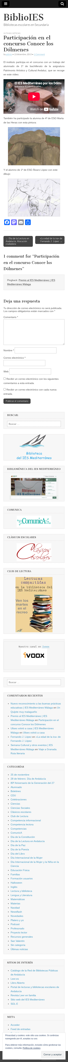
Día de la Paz (18, 845)
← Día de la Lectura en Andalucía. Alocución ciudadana (17, 241)
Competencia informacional (26, 820)
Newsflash (16, 911)
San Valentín (18, 941)
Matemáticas (18, 899)
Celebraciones (19, 799)
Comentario (10, 317)
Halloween (16, 882)
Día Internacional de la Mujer (27, 857)
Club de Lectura (19, 816)
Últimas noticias (11, 33)
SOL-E (14, 1003)
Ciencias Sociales (20, 807)
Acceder (15, 1024)
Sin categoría (18, 945)
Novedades (17, 916)
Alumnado (16, 787)
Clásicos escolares (21, 812)
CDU (13, 795)
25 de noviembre (20, 774)
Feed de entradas (20, 1029)
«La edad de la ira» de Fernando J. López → (51, 240)
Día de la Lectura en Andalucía (28, 841)
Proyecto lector (19, 932)
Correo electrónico (14, 357)
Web (6, 371)
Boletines (16, 791)
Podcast (15, 924)
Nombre (8, 350)
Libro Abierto (18, 982)
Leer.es (15, 978)
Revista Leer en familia (23, 995)
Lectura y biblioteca (21, 891)
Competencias (19, 828)
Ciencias (15, 803)
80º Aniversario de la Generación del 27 (32, 782)
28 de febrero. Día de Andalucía (28, 778)
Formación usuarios (22, 878)
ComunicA (16, 832)
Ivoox (45, 646)
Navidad (15, 907)
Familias (15, 874)
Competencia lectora (22, 824)
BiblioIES (23, 17)
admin (9, 54)
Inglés (14, 886)
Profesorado (17, 928)
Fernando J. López (21, 736)
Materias (15, 903)
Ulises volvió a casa (34, 732)
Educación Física (20, 870)
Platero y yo (17, 920)
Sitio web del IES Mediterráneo (28, 999)
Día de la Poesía (20, 849)
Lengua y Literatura (21, 895)
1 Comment (39, 54)
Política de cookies (31, 1048)
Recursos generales (22, 936)
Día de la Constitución (23, 837)
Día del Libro (18, 853)
